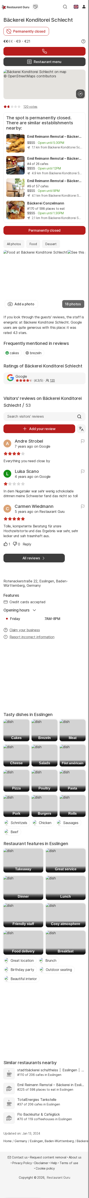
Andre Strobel (29, 441)
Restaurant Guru (58, 1177)
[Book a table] (44, 51)
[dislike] (15, 544)
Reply (27, 544)
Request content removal (48, 1157)
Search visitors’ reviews (25, 416)
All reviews (31, 558)
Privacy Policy (22, 1163)
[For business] (35, 6)
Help (54, 1163)
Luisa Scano (27, 471)
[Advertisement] (44, 676)
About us (75, 1157)
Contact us (19, 1157)
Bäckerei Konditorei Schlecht (38, 20)
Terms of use (69, 1163)
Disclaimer (41, 1163)
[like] (5, 544)
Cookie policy (45, 1168)
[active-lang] (76, 6)
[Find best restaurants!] (15, 7)
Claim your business (25, 630)
